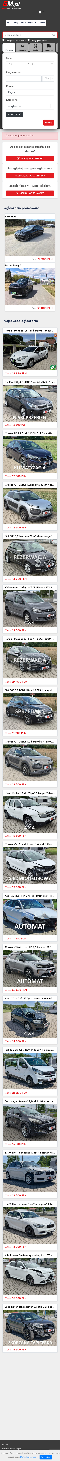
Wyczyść (16, 114)
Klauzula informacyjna (11, 1448)
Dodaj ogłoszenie (32, 158)
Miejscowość (13, 72)
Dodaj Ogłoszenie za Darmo (27, 22)
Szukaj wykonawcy (32, 193)
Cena (9, 58)
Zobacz (30, 238)
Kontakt (5, 1444)
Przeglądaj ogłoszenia (29, 175)
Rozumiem (45, 1457)
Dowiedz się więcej (28, 1456)
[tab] (8, 47)
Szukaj (48, 122)
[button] (41, 12)
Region (10, 86)
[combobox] (18, 64)
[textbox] (18, 64)
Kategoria (12, 100)
